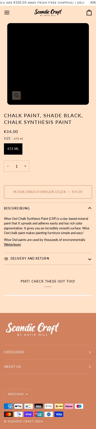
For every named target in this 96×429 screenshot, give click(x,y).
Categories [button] (14, 352)
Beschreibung (17, 208)
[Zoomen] (48, 64)
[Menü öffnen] (11, 13)
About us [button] (12, 367)
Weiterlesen (12, 244)
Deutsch (16, 394)
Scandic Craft (21, 421)
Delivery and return (29, 258)
